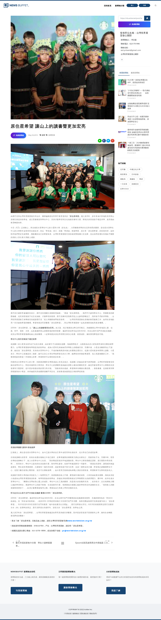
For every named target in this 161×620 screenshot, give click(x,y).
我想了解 (115, 590)
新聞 (43, 135)
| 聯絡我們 (92, 613)
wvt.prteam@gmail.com (131, 50)
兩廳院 (132, 179)
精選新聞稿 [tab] (123, 72)
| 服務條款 (75, 613)
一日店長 (123, 184)
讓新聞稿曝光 (70, 587)
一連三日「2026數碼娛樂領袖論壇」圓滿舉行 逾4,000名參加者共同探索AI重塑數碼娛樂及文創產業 (138, 146)
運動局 (123, 179)
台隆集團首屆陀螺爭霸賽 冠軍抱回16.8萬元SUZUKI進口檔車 (139, 106)
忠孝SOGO (124, 189)
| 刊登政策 (68, 613)
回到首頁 (107, 5)
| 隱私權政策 (84, 613)
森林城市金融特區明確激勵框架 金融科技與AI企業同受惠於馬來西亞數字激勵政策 (138, 132)
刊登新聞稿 (21, 590)
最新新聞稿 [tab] (135, 72)
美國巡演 (135, 184)
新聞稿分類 (119, 5)
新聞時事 (51, 135)
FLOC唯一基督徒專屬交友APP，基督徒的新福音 (138, 81)
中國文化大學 (135, 169)
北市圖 (123, 169)
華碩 (141, 179)
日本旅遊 (135, 174)
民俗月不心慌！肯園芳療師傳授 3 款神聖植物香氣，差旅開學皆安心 (138, 119)
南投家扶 (123, 174)
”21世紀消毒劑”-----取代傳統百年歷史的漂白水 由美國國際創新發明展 (139, 93)
